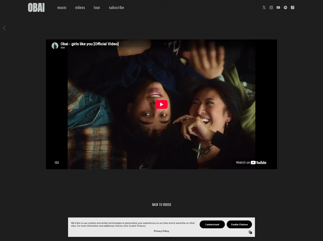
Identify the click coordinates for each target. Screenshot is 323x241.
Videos (80, 7)
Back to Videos (161, 205)
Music (62, 7)
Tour (97, 7)
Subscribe (116, 7)
